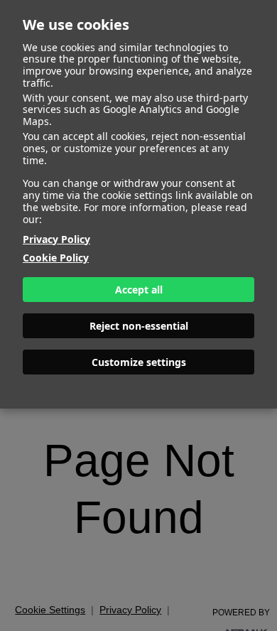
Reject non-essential (138, 326)
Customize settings (139, 362)
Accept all (139, 289)
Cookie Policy (56, 257)
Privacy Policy (56, 239)
